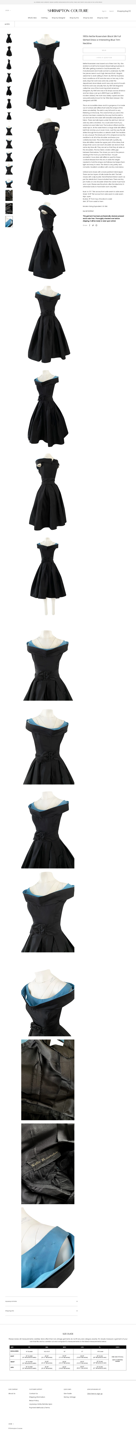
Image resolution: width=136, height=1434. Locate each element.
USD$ (7, 10)
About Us (11, 1393)
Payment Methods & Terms (39, 1408)
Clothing (44, 18)
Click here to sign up (95, 1394)
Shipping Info (9, 1311)
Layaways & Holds (11, 1301)
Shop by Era (74, 18)
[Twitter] (93, 225)
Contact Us (33, 1393)
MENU (8, 24)
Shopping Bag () (124, 11)
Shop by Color (102, 18)
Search (111, 11)
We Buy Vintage (70, 1397)
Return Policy (34, 1401)
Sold (104, 50)
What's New (32, 18)
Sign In (104, 11)
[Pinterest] (96, 225)
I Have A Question (104, 58)
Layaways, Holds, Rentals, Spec (40, 1404)
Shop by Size (88, 18)
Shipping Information (37, 1397)
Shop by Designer (58, 18)
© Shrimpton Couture (15, 1428)
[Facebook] (90, 225)
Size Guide (68, 1393)
